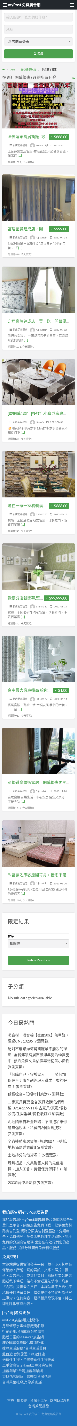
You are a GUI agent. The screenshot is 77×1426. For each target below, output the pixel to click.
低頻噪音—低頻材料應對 (28, 1094)
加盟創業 (32, 1371)
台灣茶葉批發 (12, 1382)
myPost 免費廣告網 (24, 4)
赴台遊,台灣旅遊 (15, 1354)
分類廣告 (38, 1331)
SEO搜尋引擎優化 (16, 1342)
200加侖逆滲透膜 (22, 1182)
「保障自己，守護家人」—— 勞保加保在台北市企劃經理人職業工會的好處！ (37, 1080)
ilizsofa (40, 422)
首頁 (10, 1400)
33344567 (41, 514)
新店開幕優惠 (20, 145)
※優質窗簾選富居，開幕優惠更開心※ (41, 782)
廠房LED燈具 (60, 1400)
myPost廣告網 (13, 1320)
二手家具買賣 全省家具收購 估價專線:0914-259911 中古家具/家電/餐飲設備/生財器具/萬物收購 (37, 1108)
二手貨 (36, 1365)
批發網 (22, 1400)
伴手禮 (42, 1359)
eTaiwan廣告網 (32, 1337)
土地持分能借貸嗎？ (24, 1155)
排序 (11, 936)
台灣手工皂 (38, 1400)
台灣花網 (44, 1376)
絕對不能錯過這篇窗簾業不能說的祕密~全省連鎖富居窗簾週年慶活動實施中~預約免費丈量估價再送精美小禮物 (38, 1054)
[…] (20, 155)
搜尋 (40, 54)
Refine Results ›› (38, 960)
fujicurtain (41, 237)
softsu (39, 145)
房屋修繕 (9, 1326)
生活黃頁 (39, 1348)
